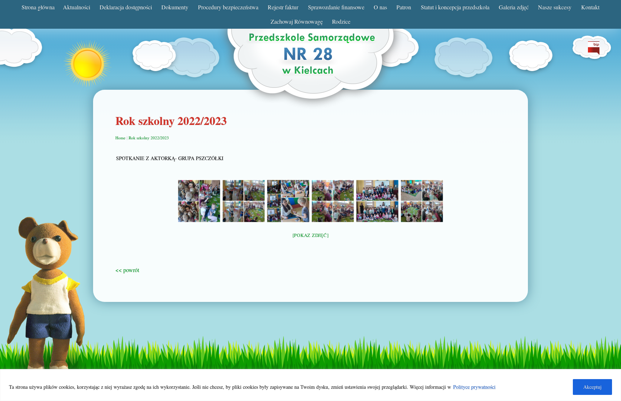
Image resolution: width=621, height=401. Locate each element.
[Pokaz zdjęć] (311, 235)
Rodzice (341, 21)
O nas (380, 7)
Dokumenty (174, 7)
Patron (403, 7)
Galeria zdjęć (514, 7)
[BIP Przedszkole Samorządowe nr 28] (593, 52)
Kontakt (590, 7)
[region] (310, 385)
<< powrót (127, 270)
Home (120, 137)
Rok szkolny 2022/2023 (149, 137)
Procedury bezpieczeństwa (228, 7)
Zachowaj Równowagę (297, 21)
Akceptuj (592, 386)
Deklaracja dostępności (126, 7)
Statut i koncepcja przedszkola (455, 7)
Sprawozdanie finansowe (336, 7)
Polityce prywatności (474, 386)
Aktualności (76, 7)
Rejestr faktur (283, 7)
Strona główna (38, 7)
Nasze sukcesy (554, 7)
